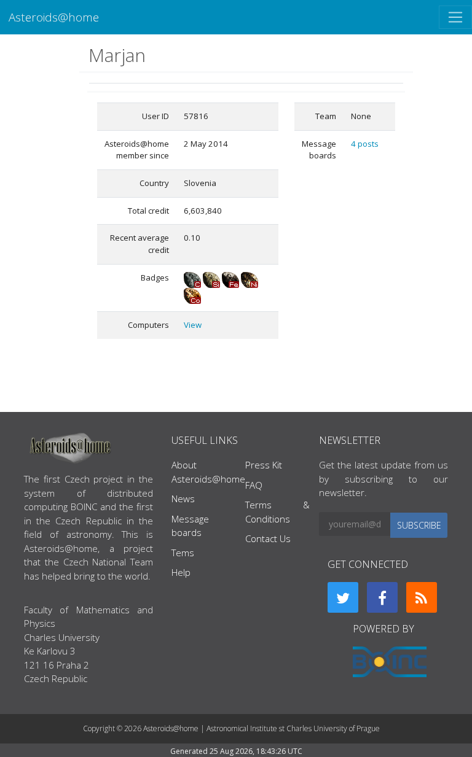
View (193, 324)
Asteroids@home (54, 17)
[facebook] (382, 597)
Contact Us (268, 538)
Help (181, 572)
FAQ (253, 485)
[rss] (421, 597)
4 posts (365, 143)
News (183, 498)
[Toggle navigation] (455, 17)
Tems (182, 552)
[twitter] (343, 597)
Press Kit (263, 465)
